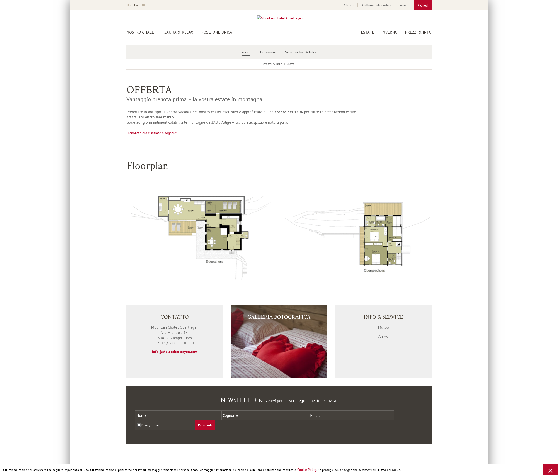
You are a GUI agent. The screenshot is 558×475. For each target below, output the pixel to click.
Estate (367, 32)
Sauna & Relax (178, 32)
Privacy (150, 425)
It (136, 5)
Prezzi (246, 52)
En (143, 5)
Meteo (349, 5)
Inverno (389, 32)
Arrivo (404, 5)
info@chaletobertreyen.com (174, 351)
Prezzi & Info (418, 32)
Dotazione (268, 52)
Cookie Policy (306, 469)
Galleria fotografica (376, 5)
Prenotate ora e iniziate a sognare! (151, 133)
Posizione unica (216, 32)
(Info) (155, 425)
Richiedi (422, 5)
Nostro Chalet (141, 32)
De (128, 5)
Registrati (205, 425)
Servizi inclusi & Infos (301, 52)
